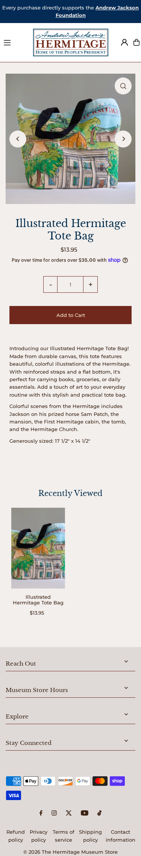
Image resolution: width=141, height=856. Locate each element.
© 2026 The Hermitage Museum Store (70, 852)
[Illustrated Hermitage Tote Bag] (38, 548)
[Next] (123, 138)
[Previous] (17, 138)
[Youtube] (84, 813)
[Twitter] (69, 813)
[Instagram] (54, 813)
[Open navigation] (15, 42)
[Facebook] (40, 813)
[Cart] (136, 42)
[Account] (124, 42)
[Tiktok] (99, 813)
